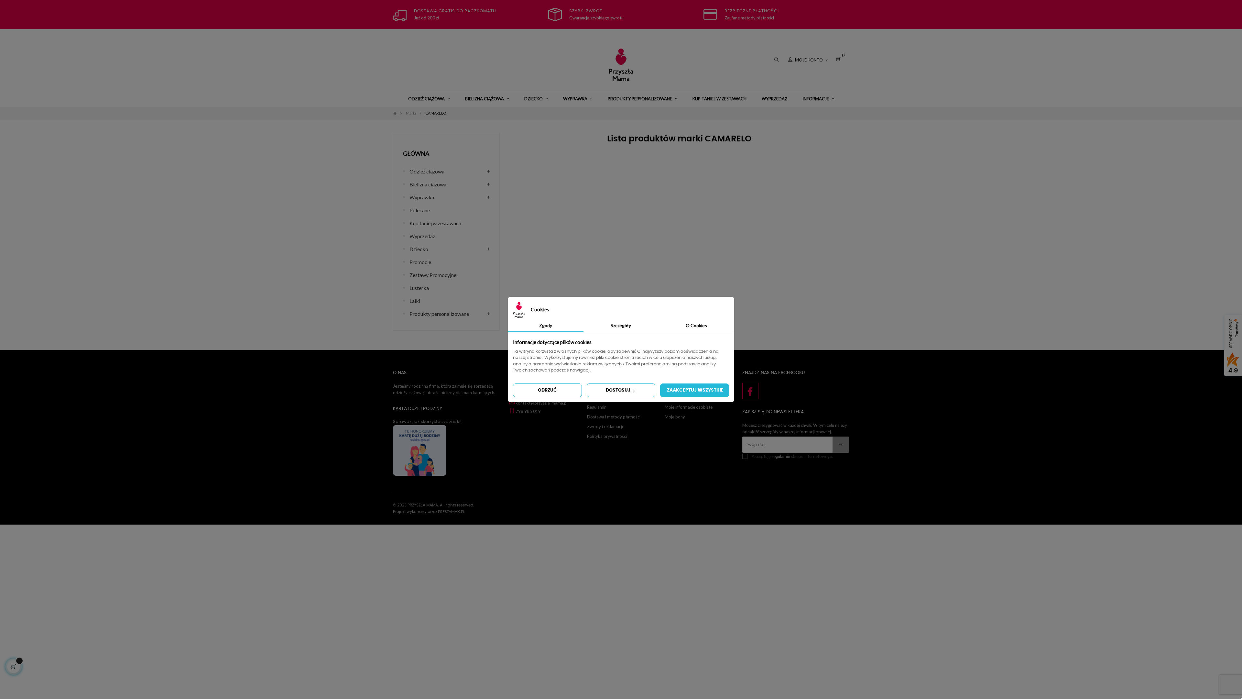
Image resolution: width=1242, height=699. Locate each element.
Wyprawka (421, 197)
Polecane (419, 210)
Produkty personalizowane (439, 314)
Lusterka (419, 288)
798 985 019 (528, 411)
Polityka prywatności (607, 436)
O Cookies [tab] (696, 325)
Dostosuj (618, 390)
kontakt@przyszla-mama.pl (542, 402)
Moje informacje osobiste (689, 407)
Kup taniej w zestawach (435, 223)
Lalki (414, 301)
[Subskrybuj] (841, 445)
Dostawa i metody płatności (613, 416)
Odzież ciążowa (426, 171)
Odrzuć (547, 390)
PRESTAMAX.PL (451, 511)
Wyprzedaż (422, 236)
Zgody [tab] (545, 325)
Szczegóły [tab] (621, 325)
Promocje (420, 262)
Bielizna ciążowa (427, 184)
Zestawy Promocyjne (432, 275)
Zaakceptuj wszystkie (695, 390)
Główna (416, 153)
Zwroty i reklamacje (605, 426)
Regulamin (596, 407)
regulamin (781, 456)
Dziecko (418, 249)
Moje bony (675, 416)
